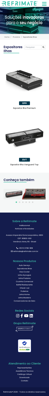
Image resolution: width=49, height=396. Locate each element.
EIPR (24, 103)
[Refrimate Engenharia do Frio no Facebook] (22, 316)
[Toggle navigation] (20, 3)
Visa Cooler (24, 272)
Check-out (24, 288)
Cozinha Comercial (24, 281)
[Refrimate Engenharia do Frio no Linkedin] (31, 316)
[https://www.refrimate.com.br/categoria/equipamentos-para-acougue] (25, 194)
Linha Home (24, 294)
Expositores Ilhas (24, 268)
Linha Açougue (24, 275)
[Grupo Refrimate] (24, 330)
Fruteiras (24, 291)
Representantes (24, 367)
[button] (16, 202)
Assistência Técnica (24, 371)
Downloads (24, 377)
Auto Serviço (24, 265)
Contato (24, 380)
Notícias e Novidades (24, 228)
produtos (16, 37)
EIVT (24, 159)
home (6, 37)
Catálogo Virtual (24, 374)
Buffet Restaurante (24, 284)
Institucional (24, 225)
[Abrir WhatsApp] (42, 389)
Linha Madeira (24, 297)
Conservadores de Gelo (24, 301)
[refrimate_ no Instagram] (17, 316)
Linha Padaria (24, 278)
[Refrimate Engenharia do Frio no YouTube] (26, 316)
